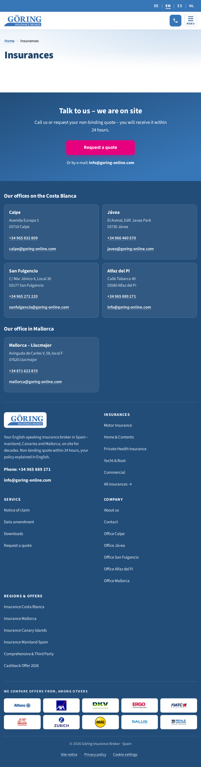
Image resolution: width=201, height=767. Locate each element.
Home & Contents (119, 437)
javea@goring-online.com (130, 249)
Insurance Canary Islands (25, 630)
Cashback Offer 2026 (21, 666)
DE (156, 6)
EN (168, 6)
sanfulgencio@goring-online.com (39, 307)
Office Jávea (114, 546)
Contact (111, 522)
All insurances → (118, 484)
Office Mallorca (117, 581)
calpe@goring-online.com (32, 249)
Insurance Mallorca (20, 619)
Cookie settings (125, 754)
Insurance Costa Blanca (24, 607)
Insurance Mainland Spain (26, 642)
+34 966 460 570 (121, 238)
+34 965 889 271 (121, 296)
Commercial (114, 472)
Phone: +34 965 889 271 (27, 469)
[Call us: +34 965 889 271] (175, 20)
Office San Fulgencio (121, 557)
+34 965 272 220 (23, 296)
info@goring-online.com (111, 163)
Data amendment (19, 522)
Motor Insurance (118, 425)
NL (191, 6)
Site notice (69, 754)
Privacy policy (95, 754)
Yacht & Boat (115, 461)
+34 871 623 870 (23, 371)
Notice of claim (17, 510)
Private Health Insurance (125, 449)
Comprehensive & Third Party (29, 654)
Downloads (13, 534)
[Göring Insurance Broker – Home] (22, 20)
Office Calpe (114, 534)
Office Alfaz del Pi (118, 569)
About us (111, 510)
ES (179, 6)
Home (9, 41)
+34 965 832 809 (23, 238)
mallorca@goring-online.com (35, 382)
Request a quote (100, 147)
